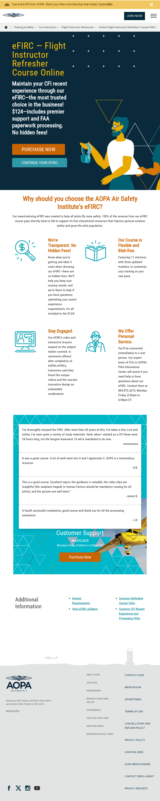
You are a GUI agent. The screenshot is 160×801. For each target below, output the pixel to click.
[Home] (8, 27)
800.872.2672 (80, 540)
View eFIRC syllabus (85, 609)
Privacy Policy (135, 740)
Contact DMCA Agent (139, 776)
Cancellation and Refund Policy (137, 725)
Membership (93, 691)
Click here (105, 4)
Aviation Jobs (134, 752)
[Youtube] (37, 789)
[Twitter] (19, 789)
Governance (93, 710)
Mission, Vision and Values (97, 700)
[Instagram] (29, 789)
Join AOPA (91, 682)
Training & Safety (24, 27)
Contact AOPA (134, 675)
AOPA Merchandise (137, 764)
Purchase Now (38, 149)
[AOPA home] (13, 16)
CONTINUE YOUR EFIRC (40, 162)
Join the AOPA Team (97, 718)
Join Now (134, 16)
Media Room (133, 687)
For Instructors (48, 27)
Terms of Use (134, 711)
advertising (133, 699)
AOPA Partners (94, 726)
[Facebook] (10, 789)
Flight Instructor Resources (77, 27)
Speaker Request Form (99, 734)
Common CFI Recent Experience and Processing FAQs (132, 613)
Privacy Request (136, 788)
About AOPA (93, 674)
